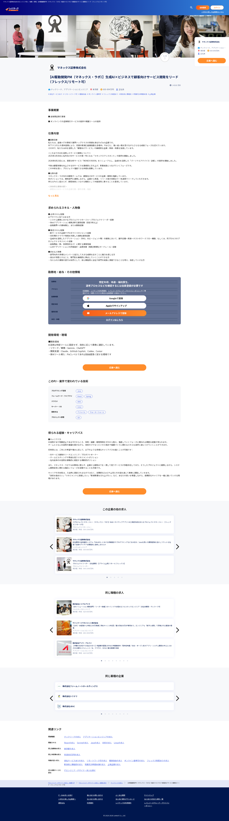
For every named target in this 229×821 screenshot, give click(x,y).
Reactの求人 (69, 742)
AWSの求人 (107, 742)
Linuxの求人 (119, 742)
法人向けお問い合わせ (95, 799)
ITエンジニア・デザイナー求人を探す (80, 770)
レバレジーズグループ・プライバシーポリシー (124, 291)
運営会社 (61, 803)
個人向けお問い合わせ (95, 795)
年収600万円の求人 (72, 754)
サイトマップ (149, 795)
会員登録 (203, 7)
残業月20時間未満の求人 (95, 764)
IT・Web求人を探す (65, 795)
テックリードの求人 (72, 736)
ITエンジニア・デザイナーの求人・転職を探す (93, 783)
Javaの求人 (95, 742)
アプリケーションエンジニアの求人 (98, 736)
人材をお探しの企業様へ (67, 799)
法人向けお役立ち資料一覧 (153, 799)
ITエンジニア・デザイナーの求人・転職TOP (61, 783)
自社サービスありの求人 (74, 760)
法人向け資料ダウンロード (125, 799)
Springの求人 (83, 742)
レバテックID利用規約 (98, 291)
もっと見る (53, 195)
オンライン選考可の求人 (134, 760)
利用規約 (86, 291)
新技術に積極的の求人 (73, 764)
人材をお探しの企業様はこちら (212, 12)
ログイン (217, 7)
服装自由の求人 (115, 760)
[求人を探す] (191, 7)
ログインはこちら (114, 319)
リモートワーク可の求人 (97, 760)
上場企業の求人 (114, 764)
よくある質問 (120, 795)
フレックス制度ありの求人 (158, 760)
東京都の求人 (69, 748)
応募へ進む (114, 367)
